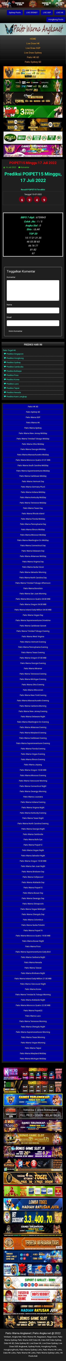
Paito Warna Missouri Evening (33, 775)
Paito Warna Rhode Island (33, 513)
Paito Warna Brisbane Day (33, 871)
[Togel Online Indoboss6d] (33, 1087)
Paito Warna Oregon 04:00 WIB (33, 604)
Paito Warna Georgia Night (33, 829)
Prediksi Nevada (13, 392)
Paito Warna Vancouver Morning (33, 781)
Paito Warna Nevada (33, 962)
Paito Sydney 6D (33, 62)
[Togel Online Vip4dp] (33, 1230)
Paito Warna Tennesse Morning (33, 1021)
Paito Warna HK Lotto (52, 1350)
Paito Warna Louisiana (33, 797)
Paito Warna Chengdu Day (33, 914)
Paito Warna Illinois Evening (33, 759)
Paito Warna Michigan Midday (33, 1058)
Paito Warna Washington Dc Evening (33, 722)
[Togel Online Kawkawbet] (33, 1113)
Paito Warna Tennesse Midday (33, 503)
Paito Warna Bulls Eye (33, 839)
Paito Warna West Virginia (33, 636)
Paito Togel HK (9, 350)
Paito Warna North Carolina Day (33, 577)
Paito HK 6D (33, 57)
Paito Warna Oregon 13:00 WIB (33, 861)
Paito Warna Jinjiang (33, 764)
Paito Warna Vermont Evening (33, 642)
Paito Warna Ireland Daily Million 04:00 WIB (33, 610)
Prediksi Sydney (13, 362)
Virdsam (7, 1337)
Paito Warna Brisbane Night (33, 973)
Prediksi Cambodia (14, 367)
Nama (9, 305)
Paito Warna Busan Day (33, 893)
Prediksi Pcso (12, 375)
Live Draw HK (33, 43)
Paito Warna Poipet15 (33, 887)
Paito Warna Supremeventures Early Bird (33, 952)
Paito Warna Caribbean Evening (33, 738)
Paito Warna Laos (33, 1016)
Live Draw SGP (33, 48)
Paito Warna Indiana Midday (33, 492)
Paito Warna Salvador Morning (33, 572)
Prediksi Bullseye (13, 371)
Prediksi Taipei (12, 388)
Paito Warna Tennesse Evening (33, 674)
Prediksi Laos (12, 384)
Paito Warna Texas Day (33, 508)
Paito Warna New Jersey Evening (33, 711)
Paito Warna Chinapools (33, 904)
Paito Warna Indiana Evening (33, 802)
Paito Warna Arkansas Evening (33, 727)
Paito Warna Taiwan (33, 968)
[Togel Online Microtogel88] (33, 1074)
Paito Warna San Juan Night (33, 866)
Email (9, 317)
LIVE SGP (47, 12)
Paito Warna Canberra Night (33, 957)
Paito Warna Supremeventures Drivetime (33, 620)
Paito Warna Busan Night (33, 941)
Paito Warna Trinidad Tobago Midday (33, 439)
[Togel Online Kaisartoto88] (33, 1191)
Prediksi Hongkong (15, 358)
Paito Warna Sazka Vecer (33, 567)
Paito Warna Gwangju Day (33, 898)
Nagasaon (41, 1337)
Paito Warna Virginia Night (33, 807)
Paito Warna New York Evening (33, 695)
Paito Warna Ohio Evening (33, 684)
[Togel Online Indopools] (33, 1296)
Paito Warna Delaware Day (33, 551)
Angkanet (23, 1346)
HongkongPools (11, 1350)
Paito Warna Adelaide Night (33, 1000)
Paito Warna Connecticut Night (33, 786)
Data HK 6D (9, 1343)
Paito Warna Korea (33, 989)
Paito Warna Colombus (33, 920)
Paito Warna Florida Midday (33, 519)
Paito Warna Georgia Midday (33, 449)
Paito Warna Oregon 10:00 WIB (33, 770)
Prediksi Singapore (14, 354)
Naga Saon (52, 1337)
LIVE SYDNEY (31, 12)
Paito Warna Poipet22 (33, 1010)
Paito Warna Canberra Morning (33, 706)
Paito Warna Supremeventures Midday (33, 471)
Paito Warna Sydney (33, 428)
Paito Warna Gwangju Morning (33, 791)
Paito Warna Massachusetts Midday (33, 455)
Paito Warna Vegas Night (33, 850)
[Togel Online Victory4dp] (33, 1100)
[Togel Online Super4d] (33, 99)
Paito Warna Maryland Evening (33, 733)
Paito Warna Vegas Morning (33, 1042)
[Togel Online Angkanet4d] (33, 1283)
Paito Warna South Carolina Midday (33, 465)
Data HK (36, 1340)
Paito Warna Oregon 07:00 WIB (33, 658)
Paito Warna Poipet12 (33, 845)
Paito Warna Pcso (33, 946)
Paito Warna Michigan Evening (33, 679)
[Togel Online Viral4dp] (33, 151)
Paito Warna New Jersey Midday (33, 433)
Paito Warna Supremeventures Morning (33, 1032)
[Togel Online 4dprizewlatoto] (33, 1178)
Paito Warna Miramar (33, 668)
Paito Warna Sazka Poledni (33, 925)
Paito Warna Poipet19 (33, 930)
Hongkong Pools (55, 19)
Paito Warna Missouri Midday (33, 535)
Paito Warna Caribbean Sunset (33, 626)
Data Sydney (55, 1340)
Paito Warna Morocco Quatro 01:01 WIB (33, 460)
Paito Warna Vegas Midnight (33, 909)
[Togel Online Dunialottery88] (33, 1244)
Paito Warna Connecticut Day (33, 545)
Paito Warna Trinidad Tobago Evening (33, 631)
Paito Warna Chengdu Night (33, 1027)
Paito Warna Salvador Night (33, 855)
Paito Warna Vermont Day (33, 481)
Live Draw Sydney (33, 52)
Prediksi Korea (12, 379)
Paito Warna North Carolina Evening (33, 823)
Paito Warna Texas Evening (33, 652)
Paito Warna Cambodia (33, 834)
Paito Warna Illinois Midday (33, 529)
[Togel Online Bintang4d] (33, 1152)
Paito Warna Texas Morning (33, 1037)
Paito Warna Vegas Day (33, 615)
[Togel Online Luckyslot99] (33, 1217)
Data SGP (45, 1340)
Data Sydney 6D (22, 1343)
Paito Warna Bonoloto (33, 588)
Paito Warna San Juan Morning (33, 593)
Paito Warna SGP (33, 417)
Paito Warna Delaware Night (33, 716)
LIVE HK (59, 12)
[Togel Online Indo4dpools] (33, 1204)
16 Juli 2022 (11, 167)
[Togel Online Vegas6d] (33, 1126)
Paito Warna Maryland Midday (33, 1053)
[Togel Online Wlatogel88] (33, 1165)
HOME (33, 38)
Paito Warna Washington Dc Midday (33, 540)
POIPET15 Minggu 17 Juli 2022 (33, 163)
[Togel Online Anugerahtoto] (33, 1257)
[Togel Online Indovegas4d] (33, 1322)
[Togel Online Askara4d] (33, 1139)
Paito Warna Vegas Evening (33, 754)
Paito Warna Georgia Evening (33, 663)
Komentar (25, 167)
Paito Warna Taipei (33, 1048)
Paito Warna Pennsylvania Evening (33, 647)
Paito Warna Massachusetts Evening (33, 700)
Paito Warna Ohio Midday (33, 444)
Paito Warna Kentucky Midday (33, 497)
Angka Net (16, 1337)
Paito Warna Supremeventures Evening (33, 743)
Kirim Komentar (15, 331)
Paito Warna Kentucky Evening (33, 813)
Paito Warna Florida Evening (33, 749)
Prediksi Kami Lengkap (16, 396)
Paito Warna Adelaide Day (33, 882)
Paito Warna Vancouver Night (33, 984)
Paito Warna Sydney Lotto (30, 1350)
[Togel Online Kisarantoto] (33, 125)
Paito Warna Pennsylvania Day (33, 524)
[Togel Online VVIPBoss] (33, 72)
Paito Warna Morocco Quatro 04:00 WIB (33, 599)
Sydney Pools (15, 12)
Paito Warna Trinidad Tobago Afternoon (33, 583)
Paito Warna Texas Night (33, 818)
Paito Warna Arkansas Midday (33, 556)
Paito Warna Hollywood (33, 877)
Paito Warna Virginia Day (33, 561)
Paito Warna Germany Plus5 (33, 487)
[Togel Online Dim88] (33, 86)
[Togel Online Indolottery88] (33, 1270)
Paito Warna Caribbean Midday (33, 476)
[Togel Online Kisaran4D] (33, 112)
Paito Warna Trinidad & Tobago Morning (33, 994)
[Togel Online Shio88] (33, 1309)
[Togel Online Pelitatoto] (33, 138)
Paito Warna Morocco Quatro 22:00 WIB (33, 1005)
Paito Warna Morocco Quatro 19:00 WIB (33, 936)
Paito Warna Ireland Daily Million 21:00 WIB (33, 978)
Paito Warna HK (33, 422)
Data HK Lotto (9, 1353)
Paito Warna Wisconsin (33, 690)
